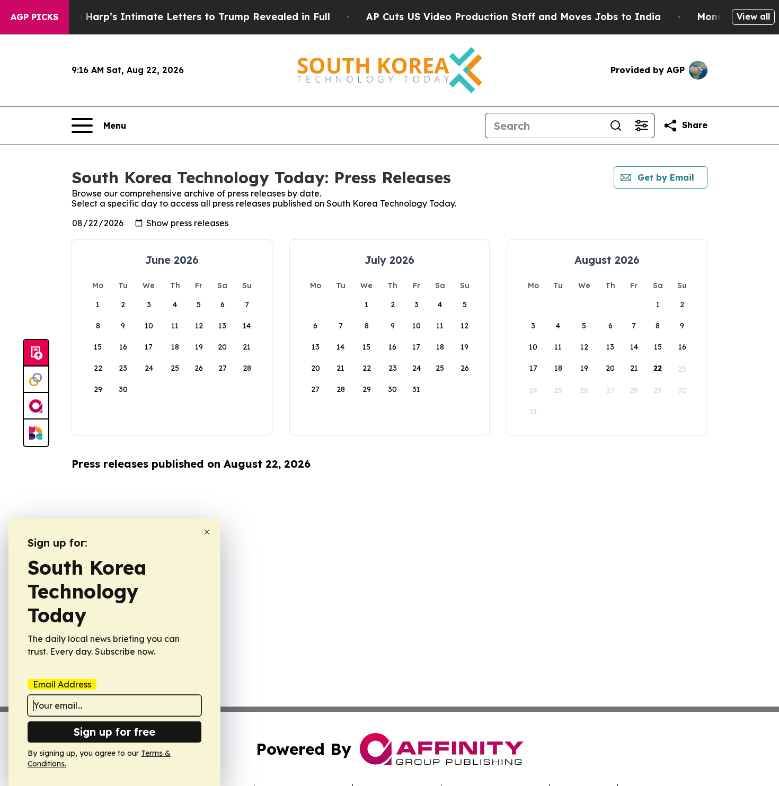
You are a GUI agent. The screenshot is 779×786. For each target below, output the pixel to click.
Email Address (62, 684)
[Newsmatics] (36, 432)
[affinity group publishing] (36, 406)
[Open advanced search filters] (641, 125)
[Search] (615, 125)
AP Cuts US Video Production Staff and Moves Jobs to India (513, 17)
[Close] (207, 532)
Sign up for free (114, 731)
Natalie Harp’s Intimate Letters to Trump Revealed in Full (188, 17)
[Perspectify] (36, 380)
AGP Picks (34, 17)
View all (753, 16)
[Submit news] (36, 353)
